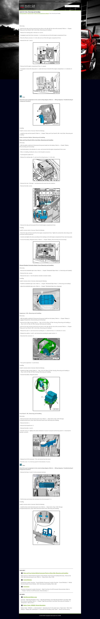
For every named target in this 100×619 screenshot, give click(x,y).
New (70, 1)
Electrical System (31, 13)
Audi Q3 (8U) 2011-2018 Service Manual (41, 13)
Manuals (57, 1)
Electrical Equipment (23, 13)
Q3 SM (66, 1)
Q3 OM (62, 1)
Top (74, 1)
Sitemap (78, 1)
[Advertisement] (46, 19)
